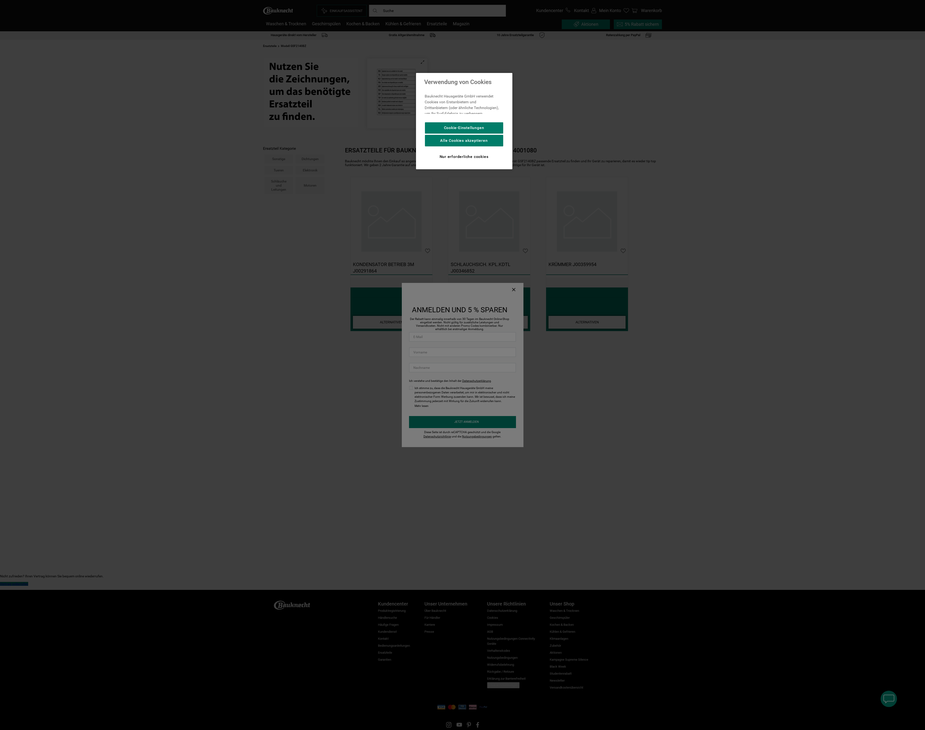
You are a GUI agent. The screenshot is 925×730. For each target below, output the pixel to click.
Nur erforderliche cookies (464, 156)
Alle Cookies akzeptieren (464, 140)
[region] (464, 121)
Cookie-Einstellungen (464, 127)
